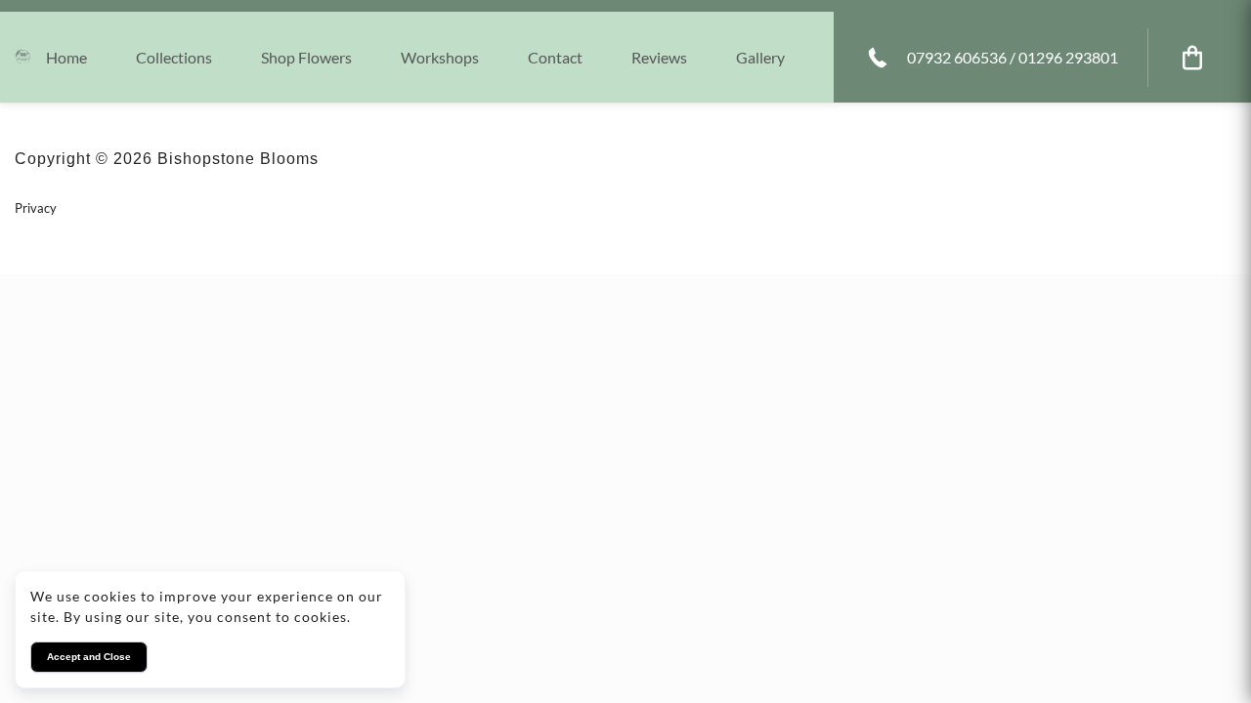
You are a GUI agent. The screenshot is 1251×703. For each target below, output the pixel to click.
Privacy (36, 208)
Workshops (440, 57)
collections (174, 57)
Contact (555, 57)
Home (66, 57)
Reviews (659, 57)
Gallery (760, 57)
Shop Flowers (306, 57)
